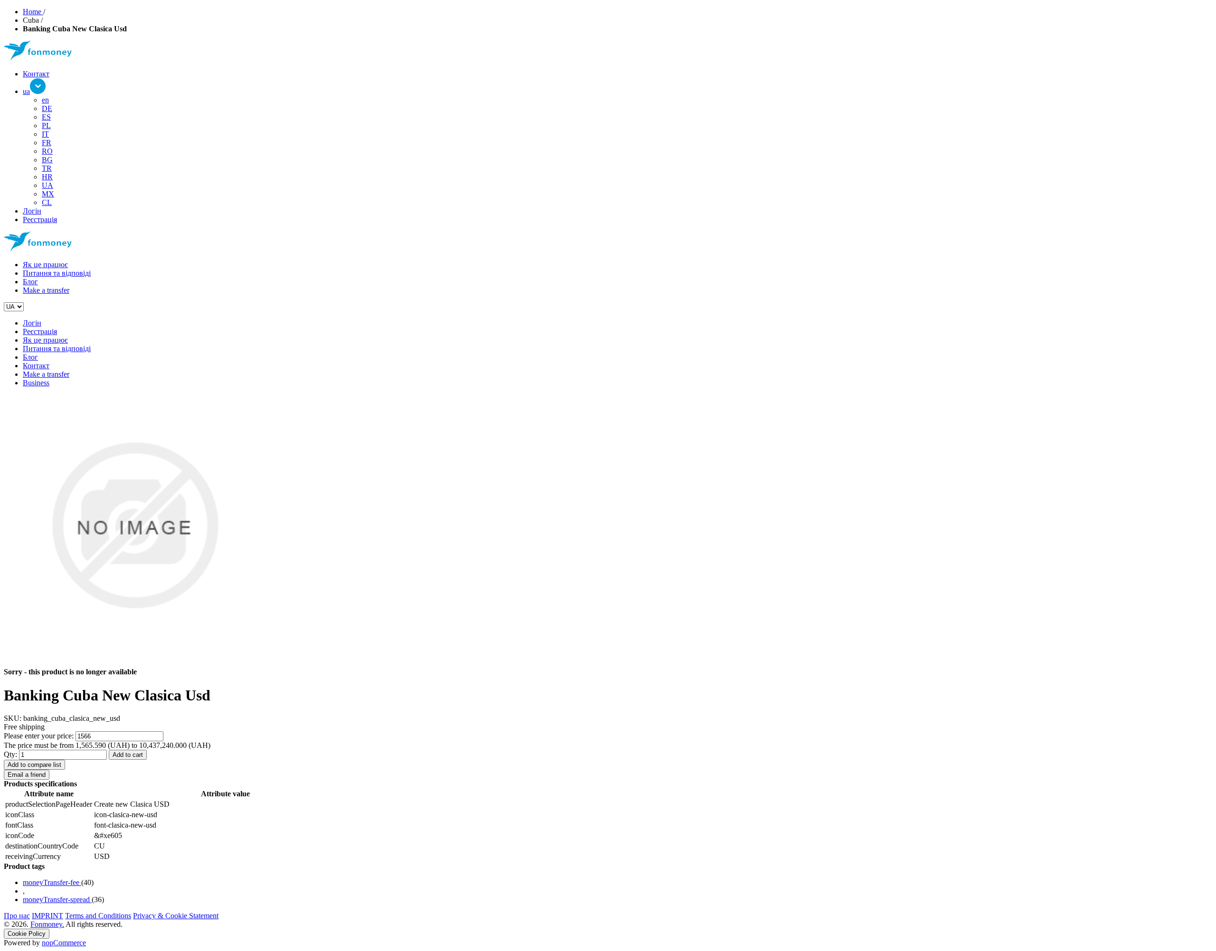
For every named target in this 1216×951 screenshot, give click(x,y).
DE (47, 108)
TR (47, 168)
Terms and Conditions (98, 916)
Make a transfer (46, 290)
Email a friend (27, 774)
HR (47, 177)
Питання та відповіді (57, 273)
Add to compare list (34, 764)
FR (46, 143)
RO (47, 151)
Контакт (36, 74)
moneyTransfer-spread (57, 899)
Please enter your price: (39, 736)
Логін (32, 211)
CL (47, 202)
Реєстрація (40, 219)
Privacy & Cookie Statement (175, 916)
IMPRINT (47, 916)
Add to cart (128, 754)
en (45, 100)
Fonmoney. (47, 924)
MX (48, 194)
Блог (30, 282)
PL (46, 125)
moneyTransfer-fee (52, 882)
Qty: (10, 754)
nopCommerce (64, 943)
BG (47, 160)
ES (46, 117)
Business (36, 383)
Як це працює (45, 265)
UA (47, 185)
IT (45, 134)
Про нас (17, 916)
